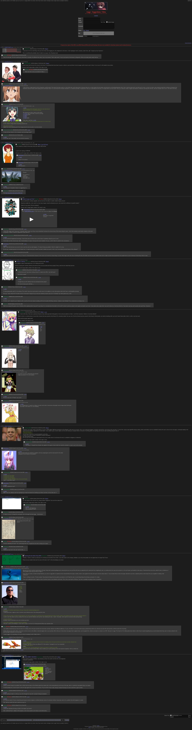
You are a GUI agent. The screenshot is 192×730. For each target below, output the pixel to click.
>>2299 (30, 235)
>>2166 (21, 649)
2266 (21, 303)
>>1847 (40, 155)
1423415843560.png (8, 106)
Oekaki (87, 30)
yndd (4, 0)
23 (46, 720)
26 (51, 720)
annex (45, 0)
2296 (22, 229)
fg (5, 0)
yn (1, 0)
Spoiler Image (111, 22)
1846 (37, 155)
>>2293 (44, 214)
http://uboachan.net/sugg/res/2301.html (13, 193)
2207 (22, 104)
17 (34, 720)
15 (30, 720)
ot (21, 0)
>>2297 (25, 229)
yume (8, 0)
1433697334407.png (8, 47)
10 (20, 720)
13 (26, 720)
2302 (22, 190)
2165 (24, 626)
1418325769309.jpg (8, 655)
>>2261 (38, 270)
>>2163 (27, 566)
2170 (22, 637)
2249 (40, 322)
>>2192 (28, 541)
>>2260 (19, 279)
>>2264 (25, 394)
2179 (39, 312)
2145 (22, 690)
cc (22, 0)
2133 (44, 63)
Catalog (67, 720)
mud (52, 0)
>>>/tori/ (25, 118)
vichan (98, 725)
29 (57, 720)
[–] (1, 47)
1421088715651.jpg (8, 518)
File (84, 30)
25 (49, 720)
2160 (24, 566)
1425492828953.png (8, 347)
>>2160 (5, 609)
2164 (43, 498)
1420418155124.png (8, 568)
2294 (44, 209)
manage (48, 0)
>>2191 (5, 548)
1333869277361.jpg (8, 142)
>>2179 (41, 327)
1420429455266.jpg (8, 584)
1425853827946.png (8, 402)
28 (55, 720)
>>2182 (34, 120)
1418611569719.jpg (30, 666)
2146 (25, 696)
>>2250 (42, 322)
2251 (22, 370)
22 (44, 720)
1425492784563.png (26, 324)
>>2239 (5, 474)
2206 (22, 83)
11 (22, 720)
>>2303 (5, 137)
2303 (26, 130)
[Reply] (46, 48)
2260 (36, 270)
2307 (25, 55)
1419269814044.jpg (8, 61)
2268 (57, 199)
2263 (22, 296)
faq (39, 0)
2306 (43, 48)
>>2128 (5, 684)
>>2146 (25, 690)
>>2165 (24, 640)
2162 (22, 582)
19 (38, 720)
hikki (29, 0)
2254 (22, 394)
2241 (22, 483)
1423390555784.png (8, 85)
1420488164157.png (8, 497)
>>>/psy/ (25, 116)
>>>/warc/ (25, 113)
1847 (37, 162)
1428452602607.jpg (8, 197)
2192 (22, 546)
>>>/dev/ (25, 115)
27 (53, 720)
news (34, 0)
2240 (23, 472)
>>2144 (5, 692)
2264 (22, 400)
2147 (25, 705)
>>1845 (20, 157)
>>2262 (39, 277)
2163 (22, 606)
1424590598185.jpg (8, 260)
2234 (44, 427)
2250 (22, 346)
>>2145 (28, 682)
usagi (55, 0)
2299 (22, 243)
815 (35, 144)
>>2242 (25, 483)
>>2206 (24, 107)
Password (176, 715)
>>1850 (5, 186)
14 (28, 720)
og (16, 0)
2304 (22, 135)
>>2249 (45, 312)
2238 (45, 442)
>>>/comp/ (25, 114)
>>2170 (27, 626)
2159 (61, 555)
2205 (46, 69)
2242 (23, 489)
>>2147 (28, 696)
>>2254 (25, 346)
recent (41, 0)
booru (58, 0)
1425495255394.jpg (8, 371)
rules (37, 0)
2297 (27, 235)
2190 (22, 517)
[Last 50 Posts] (44, 144)
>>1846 (20, 164)
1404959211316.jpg (8, 170)
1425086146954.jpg (8, 449)
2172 (22, 184)
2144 (25, 682)
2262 (21, 287)
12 (24, 720)
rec (31, 0)
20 (40, 720)
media (14, 0)
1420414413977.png (8, 554)
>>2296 (5, 237)
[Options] (189, 0)
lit (11, 0)
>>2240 (25, 448)
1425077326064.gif (8, 426)
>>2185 (27, 506)
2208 (44, 261)
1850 (20, 168)
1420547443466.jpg (8, 638)
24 (48, 720)
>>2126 (46, 667)
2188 (22, 512)
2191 (25, 541)
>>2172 (23, 168)
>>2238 (20, 451)
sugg (26, 0)
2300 (27, 252)
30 (59, 720)
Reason (171, 716)
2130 (44, 664)
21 (42, 720)
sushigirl (62, 0)
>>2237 (27, 444)
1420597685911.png (8, 310)
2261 (36, 277)
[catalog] (96, 15)
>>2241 (26, 472)
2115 (56, 657)
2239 (22, 448)
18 (36, 720)
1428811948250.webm (29, 211)
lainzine (66, 0)
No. (41, 48)
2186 (44, 504)
